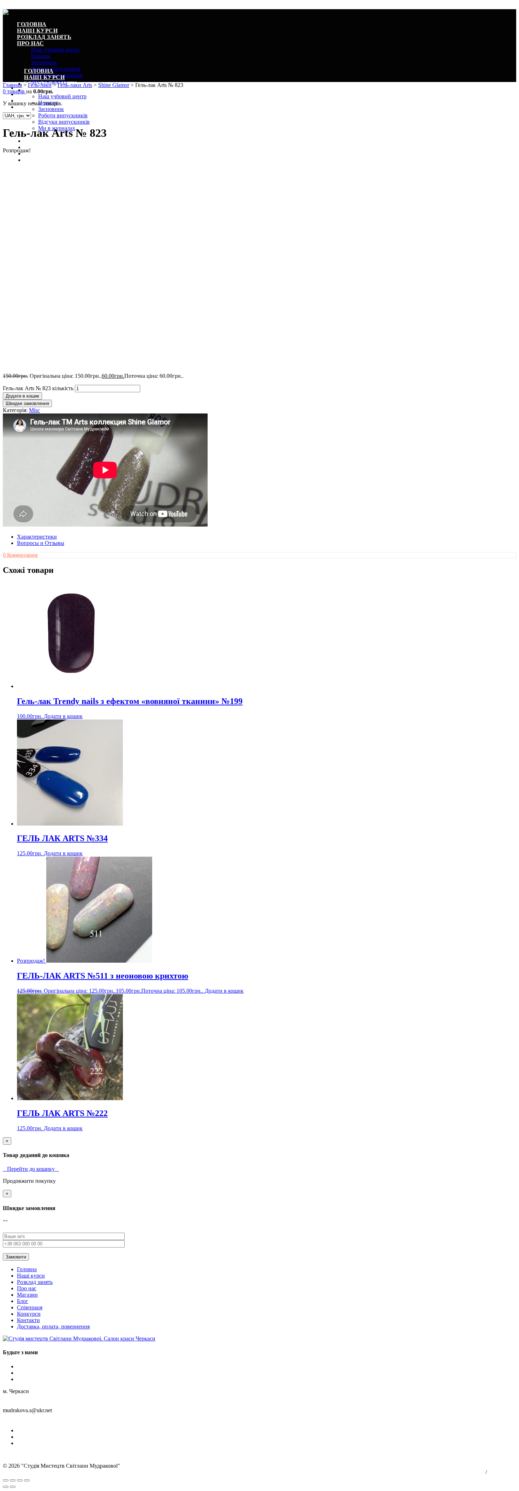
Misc (34, 410)
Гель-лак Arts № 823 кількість (38, 388)
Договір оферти (502, 1472)
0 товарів (14, 91)
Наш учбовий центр (55, 50)
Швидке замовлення (27, 403)
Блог (32, 141)
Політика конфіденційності (460, 1472)
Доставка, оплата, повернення (53, 1326)
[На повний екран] (20, 1480)
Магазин (27, 1295)
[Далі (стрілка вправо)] (13, 1487)
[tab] (266, 537)
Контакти (28, 1320)
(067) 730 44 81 (58, 1418)
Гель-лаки (40, 85)
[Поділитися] (13, 1480)
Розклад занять (44, 37)
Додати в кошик (22, 396)
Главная (12, 85)
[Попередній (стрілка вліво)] (5, 1487)
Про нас (30, 43)
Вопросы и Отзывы (40, 543)
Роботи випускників (55, 69)
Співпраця (42, 147)
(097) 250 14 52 (21, 1418)
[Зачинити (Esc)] (5, 1480)
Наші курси (37, 31)
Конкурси (29, 1314)
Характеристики (37, 537)
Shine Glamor (113, 85)
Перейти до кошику (31, 1169)
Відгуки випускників (64, 122)
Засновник (44, 62)
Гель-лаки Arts (75, 85)
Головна (32, 24)
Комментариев (20, 555)
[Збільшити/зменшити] (27, 1480)
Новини (40, 56)
